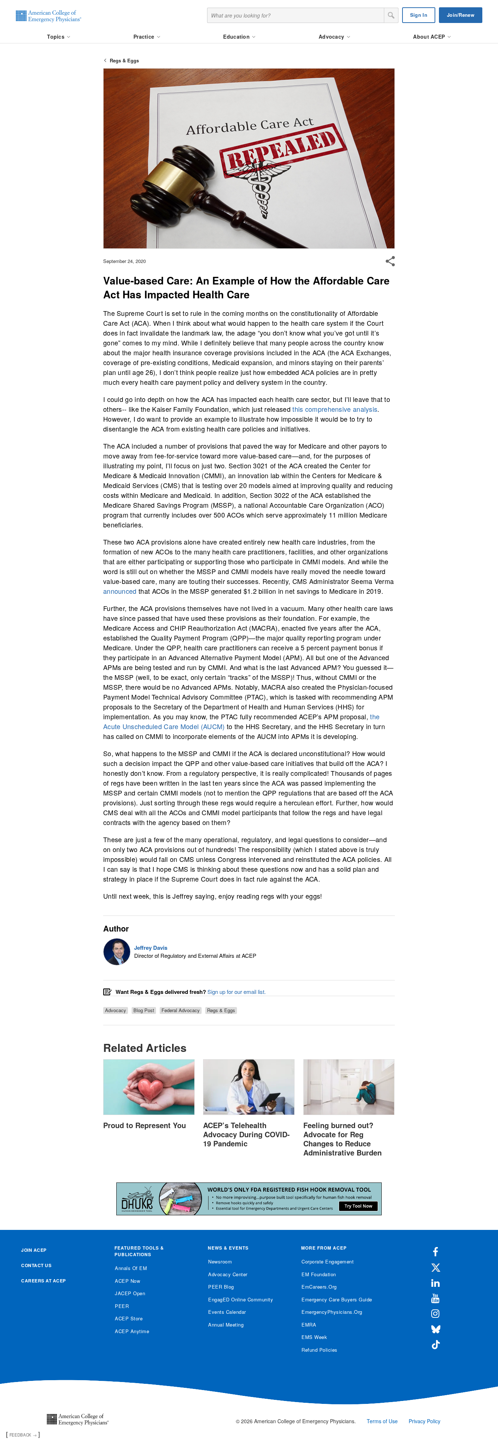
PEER (122, 1305)
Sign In (418, 14)
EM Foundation (318, 1274)
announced (120, 591)
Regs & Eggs (124, 60)
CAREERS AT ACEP (43, 1280)
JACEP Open (130, 1293)
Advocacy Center (228, 1274)
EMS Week (314, 1336)
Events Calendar (227, 1311)
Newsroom (220, 1261)
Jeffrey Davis (150, 948)
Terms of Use (382, 1421)
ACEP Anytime (132, 1331)
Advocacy (332, 36)
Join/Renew (460, 14)
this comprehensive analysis (334, 409)
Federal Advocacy (181, 1010)
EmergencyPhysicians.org (331, 1311)
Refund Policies (319, 1349)
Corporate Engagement (327, 1261)
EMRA (308, 1324)
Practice (144, 36)
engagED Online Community (240, 1299)
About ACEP (429, 36)
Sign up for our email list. (236, 991)
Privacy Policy (424, 1421)
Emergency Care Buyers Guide (336, 1299)
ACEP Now (127, 1280)
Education (237, 36)
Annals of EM (131, 1268)
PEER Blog (221, 1286)
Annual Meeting (226, 1324)
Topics (56, 36)
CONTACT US (36, 1265)
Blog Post (143, 1010)
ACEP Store (129, 1318)
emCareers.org (319, 1286)
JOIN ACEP (34, 1250)
